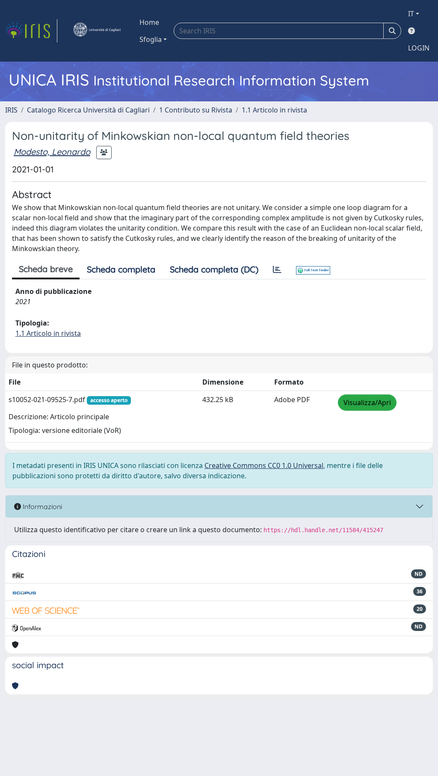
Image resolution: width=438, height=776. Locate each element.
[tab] (277, 269)
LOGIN (418, 48)
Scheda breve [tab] (46, 269)
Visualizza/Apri (367, 402)
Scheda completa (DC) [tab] (214, 269)
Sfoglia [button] (150, 39)
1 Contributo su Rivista (195, 110)
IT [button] (411, 13)
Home (149, 22)
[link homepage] (31, 30)
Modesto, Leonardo (52, 151)
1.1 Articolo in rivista (274, 110)
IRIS (11, 110)
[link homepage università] (96, 30)
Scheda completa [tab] (121, 269)
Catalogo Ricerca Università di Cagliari (88, 110)
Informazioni (41, 506)
